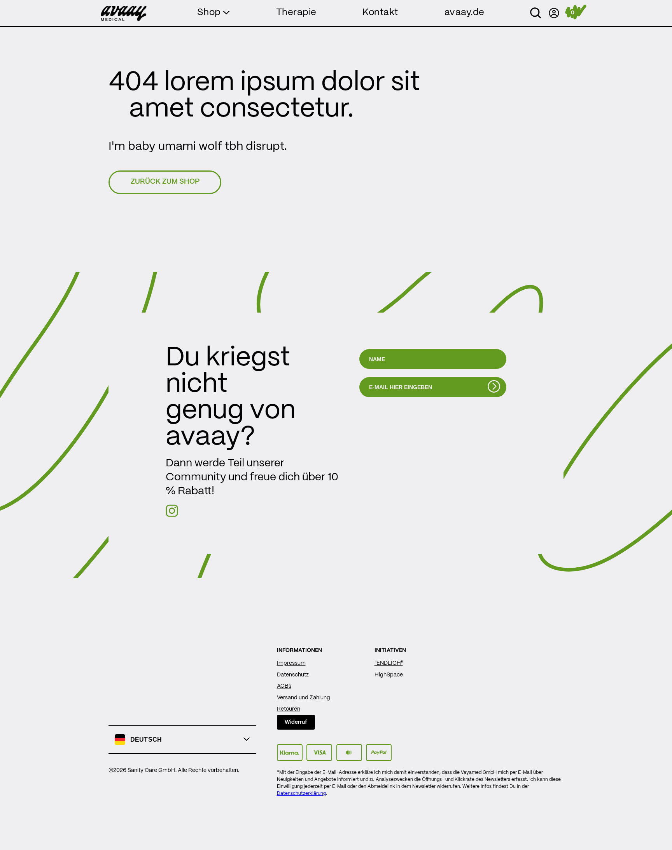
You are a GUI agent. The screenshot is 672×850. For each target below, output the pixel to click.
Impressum (291, 663)
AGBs (284, 686)
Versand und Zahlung (303, 698)
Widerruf (296, 722)
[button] (535, 13)
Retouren (288, 709)
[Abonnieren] (494, 387)
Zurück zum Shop (165, 182)
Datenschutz (293, 675)
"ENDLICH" (388, 663)
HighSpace (388, 675)
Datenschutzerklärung (301, 793)
